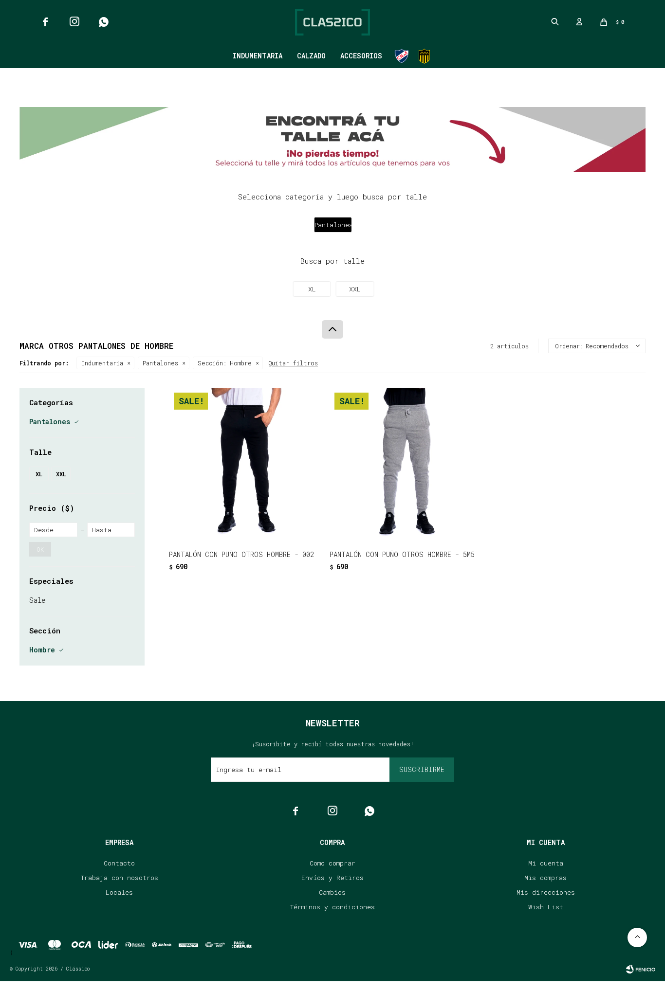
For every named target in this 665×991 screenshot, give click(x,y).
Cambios (332, 892)
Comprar (272, 526)
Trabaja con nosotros (119, 877)
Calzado (311, 55)
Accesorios (361, 55)
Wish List (545, 906)
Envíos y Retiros (332, 877)
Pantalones (160, 363)
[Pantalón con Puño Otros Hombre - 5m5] (405, 463)
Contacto (119, 863)
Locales (119, 892)
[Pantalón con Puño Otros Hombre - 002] (244, 463)
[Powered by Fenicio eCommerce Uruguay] (640, 969)
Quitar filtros (293, 363)
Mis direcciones (546, 892)
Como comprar (332, 863)
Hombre (225, 363)
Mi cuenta (545, 863)
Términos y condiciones (332, 906)
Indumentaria (257, 55)
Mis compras (545, 877)
